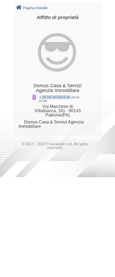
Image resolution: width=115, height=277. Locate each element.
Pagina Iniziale (35, 8)
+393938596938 (54, 97)
